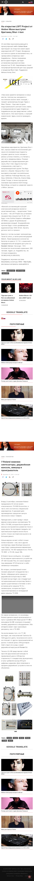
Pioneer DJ (23, 647)
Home (3, 21)
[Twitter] (6, 39)
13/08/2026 (4, 305)
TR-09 (27, 738)
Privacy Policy (19, 876)
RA (21, 552)
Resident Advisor (7, 246)
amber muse (10, 270)
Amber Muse (22, 46)
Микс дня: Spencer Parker (8, 399)
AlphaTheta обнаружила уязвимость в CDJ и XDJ (15, 418)
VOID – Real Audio (24, 262)
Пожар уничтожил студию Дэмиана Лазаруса (14, 381)
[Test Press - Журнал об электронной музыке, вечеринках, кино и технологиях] (12, 2)
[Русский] (4, 318)
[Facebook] (2, 39)
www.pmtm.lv (24, 264)
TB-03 (21, 738)
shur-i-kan (5, 273)
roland (15, 738)
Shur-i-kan (14, 70)
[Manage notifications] (29, 876)
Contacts (29, 878)
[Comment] (9, 39)
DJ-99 (12, 622)
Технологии (9, 456)
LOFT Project (20, 270)
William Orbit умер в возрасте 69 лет (12, 362)
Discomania (5, 262)
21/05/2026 (22, 300)
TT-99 (28, 620)
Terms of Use (10, 876)
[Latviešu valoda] (2, 318)
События (8, 21)
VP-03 (10, 740)
